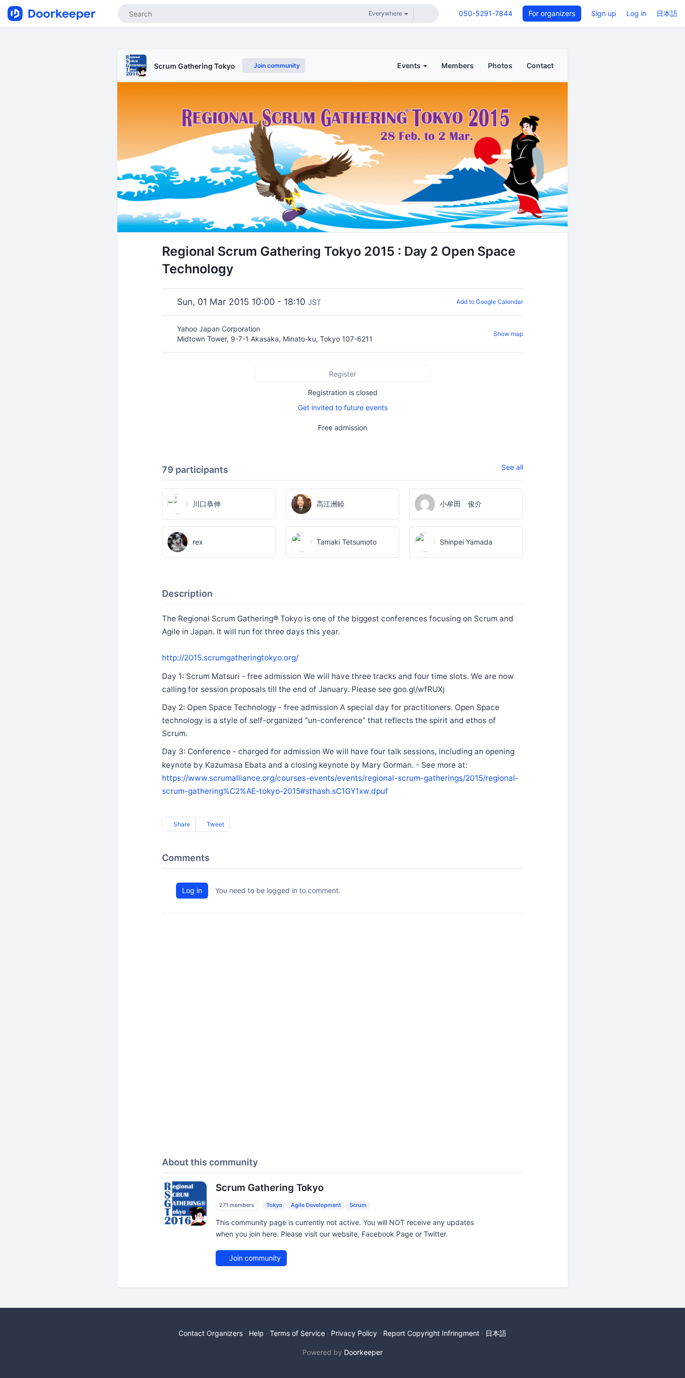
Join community (276, 65)
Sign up (603, 13)
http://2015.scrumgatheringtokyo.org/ (230, 657)
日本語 (666, 13)
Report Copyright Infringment (431, 1333)
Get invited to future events (343, 407)
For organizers (552, 13)
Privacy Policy (354, 1333)
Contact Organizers (211, 1333)
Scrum (358, 1205)
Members (457, 65)
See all (512, 467)
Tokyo (274, 1205)
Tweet (214, 824)
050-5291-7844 (485, 13)
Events (409, 65)
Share (181, 824)
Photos (500, 65)
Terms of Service (297, 1333)
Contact (540, 65)
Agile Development (316, 1205)
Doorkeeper (363, 1352)
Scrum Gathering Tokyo (194, 66)
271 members (236, 1205)
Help (256, 1333)
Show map (508, 333)
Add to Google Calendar (489, 301)
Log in (636, 13)
